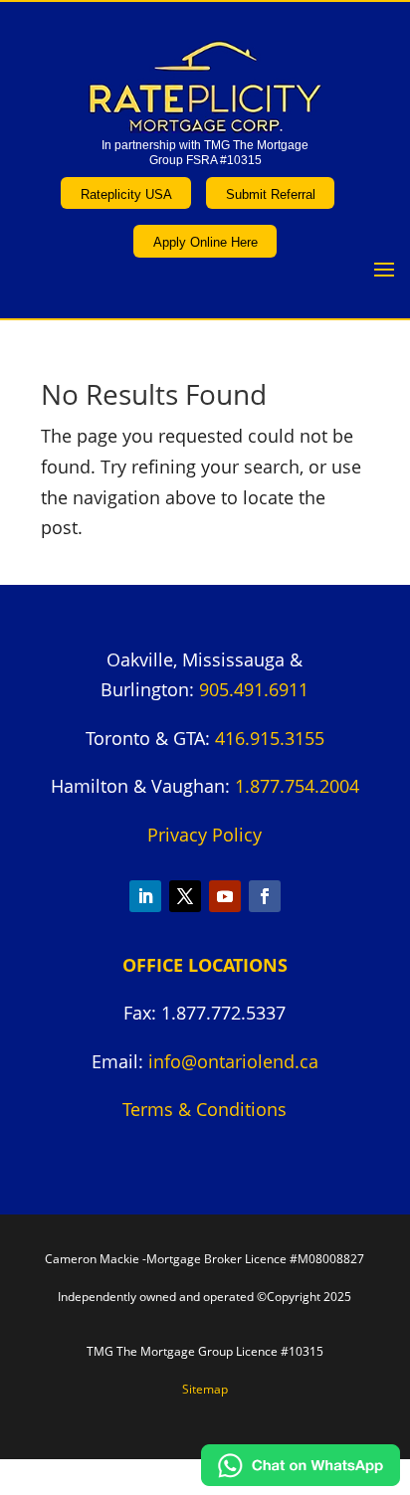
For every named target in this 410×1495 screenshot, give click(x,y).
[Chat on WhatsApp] (300, 1479)
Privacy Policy (204, 834)
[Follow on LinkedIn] (145, 896)
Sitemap (205, 1389)
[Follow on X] (185, 896)
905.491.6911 (253, 689)
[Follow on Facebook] (265, 896)
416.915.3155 (269, 738)
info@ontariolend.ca (233, 1061)
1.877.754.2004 (297, 786)
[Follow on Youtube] (225, 896)
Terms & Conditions (204, 1109)
